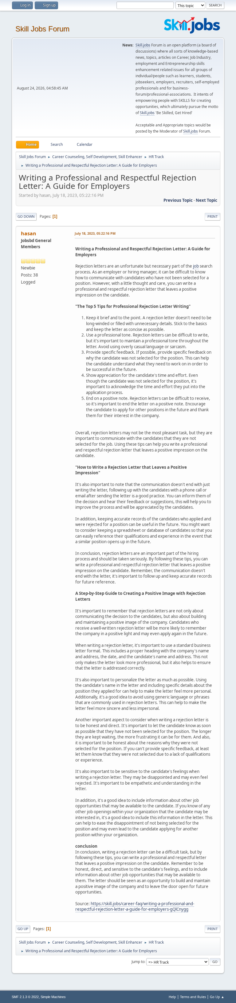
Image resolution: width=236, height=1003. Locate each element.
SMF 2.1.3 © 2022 (25, 997)
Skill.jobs (143, 45)
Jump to (138, 961)
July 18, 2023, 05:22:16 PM (95, 233)
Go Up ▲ (217, 996)
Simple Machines (53, 997)
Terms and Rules (193, 996)
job (196, 266)
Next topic (206, 200)
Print (212, 216)
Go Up (23, 928)
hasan (28, 233)
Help (172, 996)
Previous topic (178, 200)
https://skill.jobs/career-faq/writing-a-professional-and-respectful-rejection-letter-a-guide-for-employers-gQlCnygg (134, 906)
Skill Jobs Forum (42, 29)
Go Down (26, 216)
